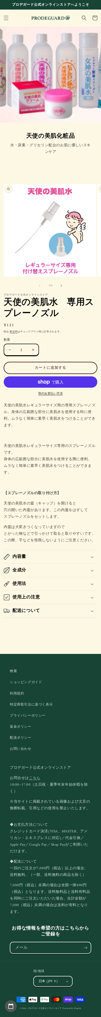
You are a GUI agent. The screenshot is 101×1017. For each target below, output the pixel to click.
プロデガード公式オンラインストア (45, 1008)
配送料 (14, 332)
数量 (7, 340)
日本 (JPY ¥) (48, 981)
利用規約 (17, 694)
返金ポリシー (20, 727)
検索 (13, 671)
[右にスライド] (61, 285)
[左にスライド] (39, 285)
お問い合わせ (20, 749)
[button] (6, 18)
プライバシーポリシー (28, 716)
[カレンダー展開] (11, 1006)
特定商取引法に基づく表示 (31, 705)
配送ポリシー (20, 738)
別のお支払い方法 (50, 394)
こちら (34, 778)
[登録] (85, 948)
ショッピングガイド (26, 682)
